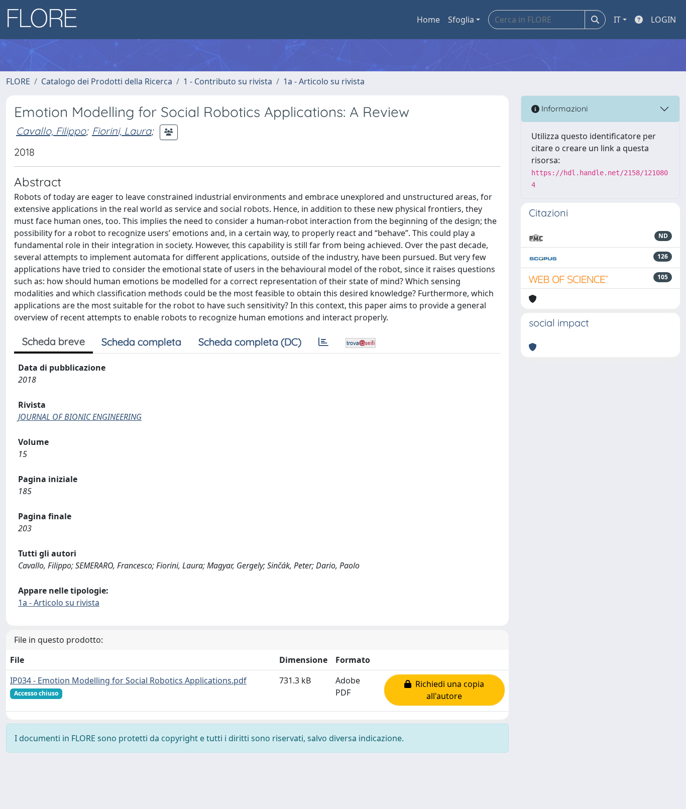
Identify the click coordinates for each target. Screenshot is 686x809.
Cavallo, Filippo (51, 131)
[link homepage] (45, 19)
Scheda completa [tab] (141, 341)
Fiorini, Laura (121, 131)
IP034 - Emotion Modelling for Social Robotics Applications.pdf (128, 680)
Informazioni (563, 108)
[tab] (323, 342)
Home (428, 19)
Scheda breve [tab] (53, 341)
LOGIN (663, 19)
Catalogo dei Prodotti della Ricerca (106, 81)
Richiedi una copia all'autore (447, 690)
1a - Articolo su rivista (324, 81)
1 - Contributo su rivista (227, 81)
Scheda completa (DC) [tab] (249, 341)
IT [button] (617, 19)
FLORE (18, 81)
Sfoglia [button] (461, 19)
